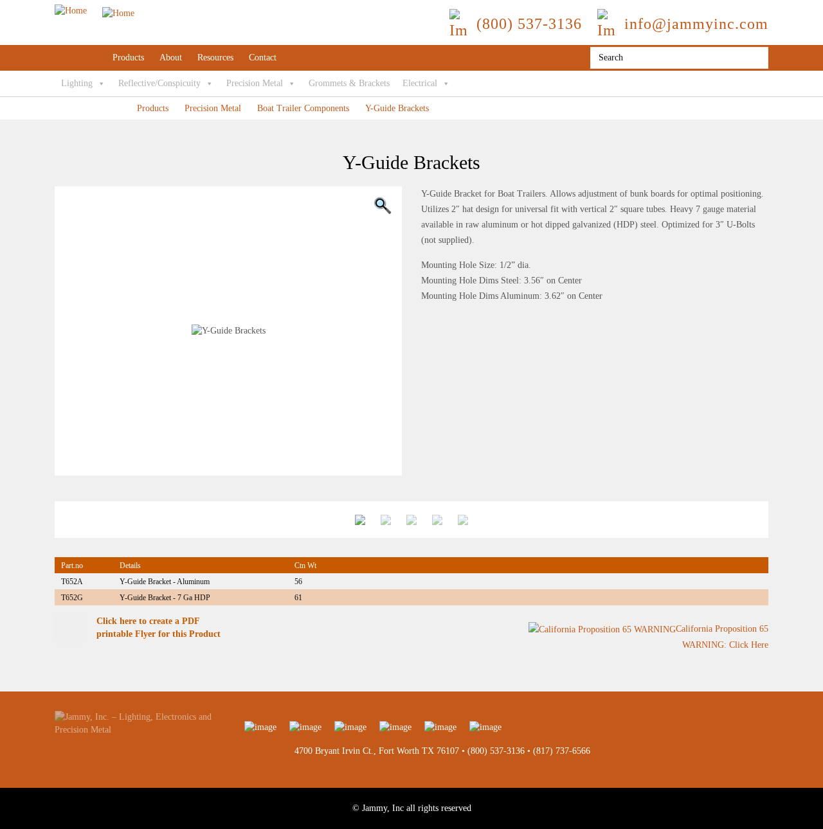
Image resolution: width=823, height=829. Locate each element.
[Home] (94, 10)
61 (298, 597)
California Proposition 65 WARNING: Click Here (722, 637)
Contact (262, 57)
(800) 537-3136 (496, 751)
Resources (215, 57)
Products (128, 57)
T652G (72, 597)
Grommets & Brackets (349, 83)
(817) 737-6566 (561, 751)
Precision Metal (254, 83)
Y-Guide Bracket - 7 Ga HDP (165, 597)
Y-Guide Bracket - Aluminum (165, 581)
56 (298, 581)
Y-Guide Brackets (397, 108)
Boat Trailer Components (303, 108)
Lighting (77, 83)
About (170, 57)
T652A (72, 581)
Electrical (419, 83)
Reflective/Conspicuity (159, 83)
